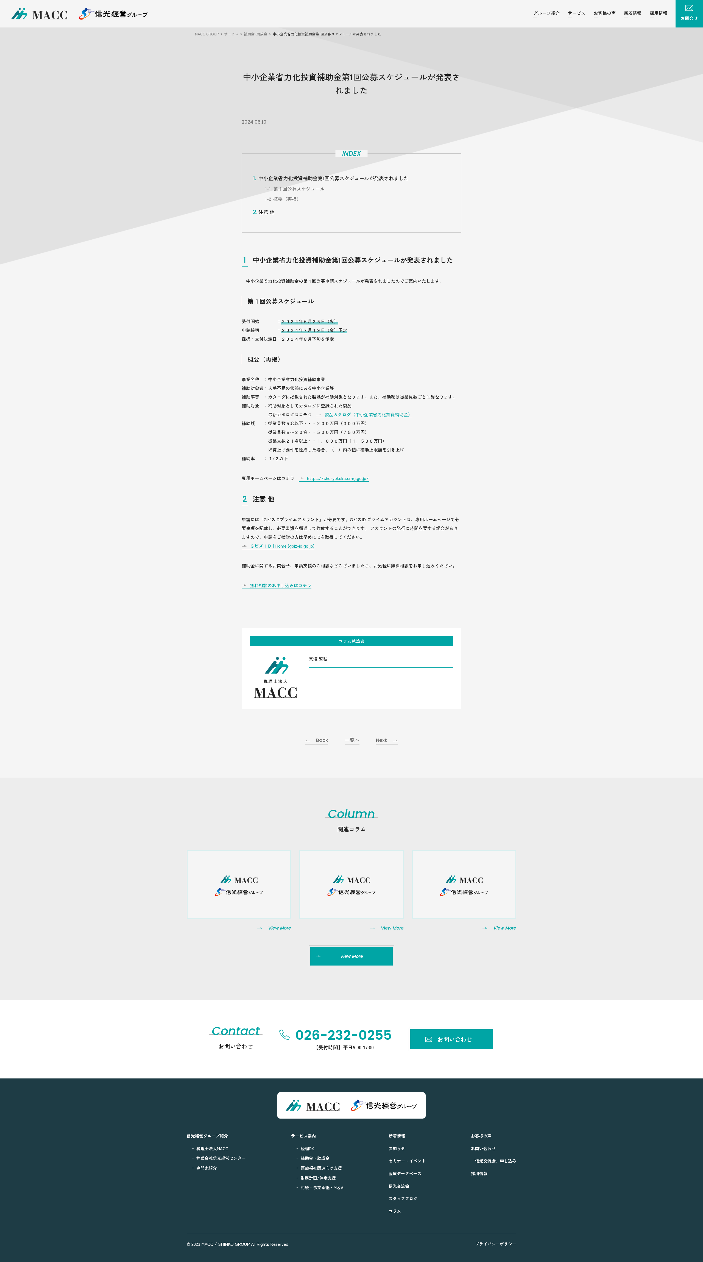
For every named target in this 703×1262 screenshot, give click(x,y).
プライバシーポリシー (495, 1244)
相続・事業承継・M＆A (322, 1187)
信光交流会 (399, 1186)
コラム (395, 1211)
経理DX (307, 1148)
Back (322, 740)
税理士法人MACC (212, 1148)
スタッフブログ (403, 1198)
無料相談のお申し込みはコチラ (280, 585)
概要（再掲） (287, 198)
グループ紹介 (546, 13)
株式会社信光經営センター (221, 1158)
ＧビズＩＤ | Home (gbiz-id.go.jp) (282, 545)
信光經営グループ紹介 (207, 1136)
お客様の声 (605, 13)
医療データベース (405, 1173)
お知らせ (397, 1148)
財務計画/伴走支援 (318, 1178)
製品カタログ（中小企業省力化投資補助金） (368, 414)
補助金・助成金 (315, 1158)
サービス (576, 13)
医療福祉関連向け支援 (321, 1168)
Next (381, 740)
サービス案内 (303, 1136)
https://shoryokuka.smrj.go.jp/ (338, 478)
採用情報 (658, 13)
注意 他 (266, 211)
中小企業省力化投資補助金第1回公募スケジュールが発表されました (333, 178)
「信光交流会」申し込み (493, 1161)
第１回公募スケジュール (299, 188)
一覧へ (352, 740)
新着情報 (632, 13)
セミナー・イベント (407, 1161)
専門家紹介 (206, 1168)
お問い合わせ (483, 1148)
